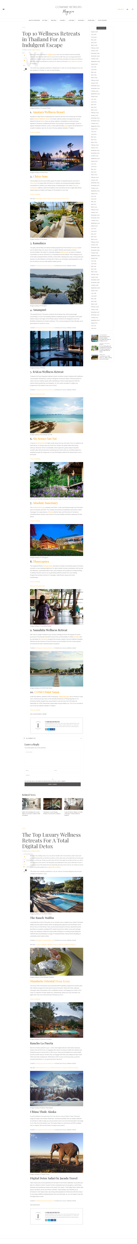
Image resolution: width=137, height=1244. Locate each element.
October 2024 (94, 91)
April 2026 (93, 42)
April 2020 (93, 236)
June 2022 (93, 166)
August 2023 (94, 128)
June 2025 (93, 69)
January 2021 (94, 212)
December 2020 (95, 215)
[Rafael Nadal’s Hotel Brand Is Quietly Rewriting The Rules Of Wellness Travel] (95, 338)
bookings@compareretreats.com (44, 265)
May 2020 (93, 234)
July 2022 (93, 164)
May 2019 (93, 266)
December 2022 (95, 150)
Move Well (81, 20)
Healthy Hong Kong (34, 20)
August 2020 (94, 226)
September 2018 (95, 288)
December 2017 (95, 312)
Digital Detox (36, 1204)
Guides (23, 27)
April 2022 (93, 172)
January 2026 (94, 50)
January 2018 (94, 309)
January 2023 (94, 147)
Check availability (35, 710)
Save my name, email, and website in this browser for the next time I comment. (45, 781)
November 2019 (95, 250)
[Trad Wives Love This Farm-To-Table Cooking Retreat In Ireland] (95, 357)
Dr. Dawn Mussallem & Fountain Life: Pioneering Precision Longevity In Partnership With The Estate (105, 349)
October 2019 (94, 253)
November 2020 (95, 217)
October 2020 (94, 220)
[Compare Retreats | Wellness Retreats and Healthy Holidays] (68, 9)
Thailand (44, 714)
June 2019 (93, 263)
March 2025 (94, 77)
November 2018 (95, 282)
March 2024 (94, 110)
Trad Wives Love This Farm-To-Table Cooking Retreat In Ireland (105, 357)
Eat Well (44, 20)
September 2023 (95, 126)
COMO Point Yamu (46, 692)
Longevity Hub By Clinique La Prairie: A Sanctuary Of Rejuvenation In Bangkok (73, 813)
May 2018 (93, 298)
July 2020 (93, 228)
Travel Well (91, 20)
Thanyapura (41, 561)
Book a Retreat (102, 20)
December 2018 (95, 279)
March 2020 (94, 239)
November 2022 (95, 153)
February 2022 (95, 177)
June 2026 (94, 37)
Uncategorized (103, 335)
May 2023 (93, 137)
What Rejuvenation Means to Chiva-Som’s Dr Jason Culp (52, 198)
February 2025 (95, 80)
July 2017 (93, 325)
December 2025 (95, 53)
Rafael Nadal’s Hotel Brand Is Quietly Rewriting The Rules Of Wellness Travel (105, 339)
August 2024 (94, 96)
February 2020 (95, 242)
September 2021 (95, 191)
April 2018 (93, 301)
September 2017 (95, 320)
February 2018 (95, 306)
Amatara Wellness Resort (49, 112)
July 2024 (93, 99)
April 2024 (93, 107)
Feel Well (53, 20)
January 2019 (94, 277)
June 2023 (93, 134)
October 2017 (94, 317)
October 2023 (94, 123)
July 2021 (93, 196)
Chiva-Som (40, 176)
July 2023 (93, 131)
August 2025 (94, 64)
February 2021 (94, 209)
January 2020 (94, 244)
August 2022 (94, 161)
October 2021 (94, 188)
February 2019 (94, 274)
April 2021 (93, 204)
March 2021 (94, 207)
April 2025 (93, 75)
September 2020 (95, 223)
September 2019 (95, 255)
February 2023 (95, 145)
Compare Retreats (35, 49)
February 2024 (95, 112)
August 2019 (94, 258)
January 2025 (94, 83)
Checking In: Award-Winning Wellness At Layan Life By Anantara (51, 812)
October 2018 (94, 285)
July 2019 (93, 261)
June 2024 (93, 102)
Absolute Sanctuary (45, 503)
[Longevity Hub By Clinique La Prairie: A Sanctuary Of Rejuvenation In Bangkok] (73, 804)
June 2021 (93, 199)
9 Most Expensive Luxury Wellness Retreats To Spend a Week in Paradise (57, 1067)
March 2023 (94, 142)
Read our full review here (37, 394)
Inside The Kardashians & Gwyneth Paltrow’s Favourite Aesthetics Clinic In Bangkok (31, 813)
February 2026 (95, 48)
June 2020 (94, 231)
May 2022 (93, 169)
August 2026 (94, 31)
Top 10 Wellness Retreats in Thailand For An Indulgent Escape (51, 39)
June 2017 (93, 328)
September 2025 (95, 61)
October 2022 (94, 155)
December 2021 (95, 182)
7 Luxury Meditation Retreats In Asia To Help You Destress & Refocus (56, 944)
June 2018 (93, 296)
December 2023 (95, 118)
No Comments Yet (31, 738)
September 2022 (95, 158)
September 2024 (95, 93)
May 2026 (93, 40)
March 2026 (94, 45)
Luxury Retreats (37, 714)
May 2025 (93, 72)
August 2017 (94, 323)
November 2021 (95, 185)
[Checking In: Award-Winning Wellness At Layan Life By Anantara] (52, 804)
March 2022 (94, 174)
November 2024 (95, 88)
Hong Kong (50, 981)
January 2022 (94, 180)
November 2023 (95, 120)
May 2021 (93, 201)
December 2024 (95, 85)
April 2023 (93, 139)
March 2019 (94, 271)
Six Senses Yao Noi (45, 438)
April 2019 (93, 269)
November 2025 (95, 56)
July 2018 (93, 293)
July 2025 (93, 66)
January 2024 (94, 115)
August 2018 (94, 290)
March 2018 (94, 304)
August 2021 (94, 193)
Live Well (62, 20)
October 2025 (94, 58)
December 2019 (95, 247)
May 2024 (93, 104)
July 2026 (93, 34)
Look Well (71, 20)
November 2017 (95, 315)
